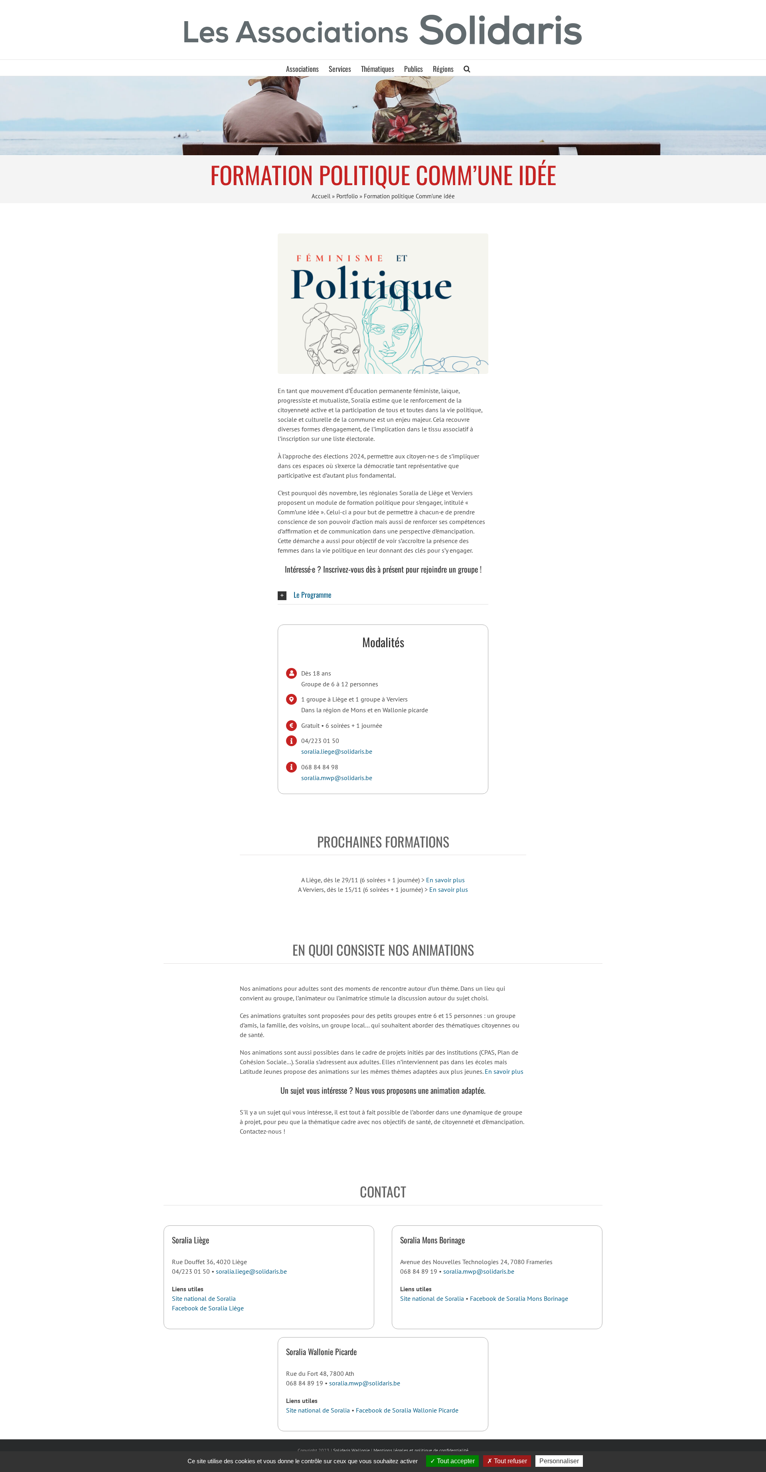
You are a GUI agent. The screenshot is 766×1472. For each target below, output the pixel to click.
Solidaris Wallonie (351, 1450)
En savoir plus (445, 880)
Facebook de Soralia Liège (208, 1308)
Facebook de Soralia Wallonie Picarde (407, 1410)
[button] (467, 68)
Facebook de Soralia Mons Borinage (519, 1298)
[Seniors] (383, 115)
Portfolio (347, 196)
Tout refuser (509, 1461)
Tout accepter (455, 1461)
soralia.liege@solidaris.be (336, 751)
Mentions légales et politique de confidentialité (420, 1450)
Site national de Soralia (204, 1298)
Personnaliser (559, 1461)
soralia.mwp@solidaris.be (336, 778)
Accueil (321, 196)
